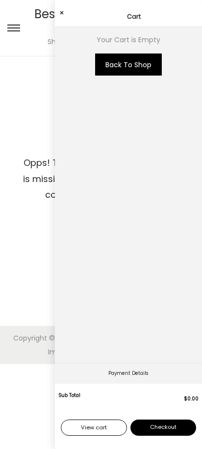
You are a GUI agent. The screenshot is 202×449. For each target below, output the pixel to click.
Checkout (163, 427)
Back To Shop (128, 65)
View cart (94, 427)
